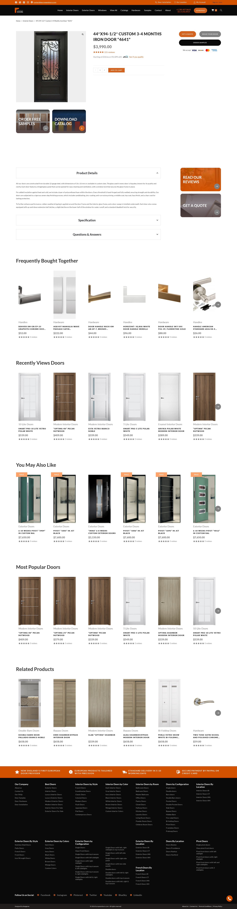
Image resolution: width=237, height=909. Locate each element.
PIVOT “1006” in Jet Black (133, 532)
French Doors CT (142, 877)
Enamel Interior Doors (170, 424)
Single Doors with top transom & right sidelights (87, 873)
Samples (147, 10)
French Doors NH (142, 884)
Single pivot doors (203, 845)
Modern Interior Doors (65, 424)
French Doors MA (142, 881)
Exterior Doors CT (143, 851)
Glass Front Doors (82, 851)
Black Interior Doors (113, 798)
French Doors (80, 788)
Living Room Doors (143, 818)
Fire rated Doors (172, 818)
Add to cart (116, 70)
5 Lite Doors (130, 424)
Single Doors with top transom (87, 854)
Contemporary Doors (83, 814)
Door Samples (20, 798)
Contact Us (19, 791)
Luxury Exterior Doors (53, 798)
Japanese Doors (81, 808)
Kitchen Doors (141, 811)
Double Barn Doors (29, 730)
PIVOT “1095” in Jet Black (168, 532)
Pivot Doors (170, 824)
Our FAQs (18, 794)
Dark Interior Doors (113, 788)
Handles (23, 322)
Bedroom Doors (142, 791)
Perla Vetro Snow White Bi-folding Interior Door (168, 736)
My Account (201, 2)
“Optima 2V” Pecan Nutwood (64, 634)
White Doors (50, 858)
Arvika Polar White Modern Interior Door (171, 430)
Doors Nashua (171, 851)
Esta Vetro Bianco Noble (99, 430)
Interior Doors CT (203, 794)
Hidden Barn (171, 814)
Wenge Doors (50, 865)
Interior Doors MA (203, 797)
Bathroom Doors (142, 788)
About (168, 10)
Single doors (171, 788)
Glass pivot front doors (205, 848)
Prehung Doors (172, 831)
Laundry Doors (141, 814)
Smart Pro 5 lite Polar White (136, 430)
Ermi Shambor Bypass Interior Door (65, 736)
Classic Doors (80, 794)
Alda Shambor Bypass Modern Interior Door (136, 736)
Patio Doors (19, 848)
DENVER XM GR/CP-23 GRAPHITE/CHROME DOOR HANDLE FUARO (32, 327)
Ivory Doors (49, 851)
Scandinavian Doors (83, 791)
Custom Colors (50, 868)
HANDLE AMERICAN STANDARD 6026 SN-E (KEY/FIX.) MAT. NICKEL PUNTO (205, 327)
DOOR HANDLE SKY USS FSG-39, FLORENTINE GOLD (172, 327)
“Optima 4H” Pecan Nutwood (64, 430)
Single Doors (80, 847)
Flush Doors (80, 804)
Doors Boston (171, 845)
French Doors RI (142, 874)
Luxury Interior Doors (53, 794)
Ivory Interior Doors (113, 794)
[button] (83, 34)
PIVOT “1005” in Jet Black (63, 532)
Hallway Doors (141, 808)
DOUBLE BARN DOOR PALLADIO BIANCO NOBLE (32, 736)
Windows (102, 10)
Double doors (171, 791)
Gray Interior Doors (113, 791)
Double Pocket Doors (174, 804)
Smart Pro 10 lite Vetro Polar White (32, 430)
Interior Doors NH (203, 800)
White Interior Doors (114, 801)
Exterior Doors (88, 10)
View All (113, 10)
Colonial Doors (81, 798)
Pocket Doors (171, 801)
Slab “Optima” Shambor (101, 735)
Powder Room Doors (144, 821)
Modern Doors (81, 801)
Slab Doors (170, 808)
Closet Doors (141, 804)
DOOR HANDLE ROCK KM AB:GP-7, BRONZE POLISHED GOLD (101, 327)
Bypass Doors (60, 730)
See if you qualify (136, 57)
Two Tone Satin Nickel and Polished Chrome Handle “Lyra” (206, 736)
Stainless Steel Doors (23, 845)
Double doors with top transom (117, 878)
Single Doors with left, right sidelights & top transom (116, 848)
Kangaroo (26, 906)
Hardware (136, 10)
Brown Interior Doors (114, 804)
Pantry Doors (141, 801)
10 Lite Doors (26, 424)
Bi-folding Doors (172, 821)
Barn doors (170, 794)
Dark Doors (49, 845)
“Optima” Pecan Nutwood (202, 430)
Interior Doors (72, 10)
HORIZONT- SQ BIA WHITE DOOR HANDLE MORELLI (136, 327)
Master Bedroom (142, 794)
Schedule (200, 10)
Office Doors (141, 798)
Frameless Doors (172, 828)
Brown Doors (50, 861)
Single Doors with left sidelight (87, 857)
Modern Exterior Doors (54, 801)
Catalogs (124, 10)
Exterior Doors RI (142, 847)
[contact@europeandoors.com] (32, 2)
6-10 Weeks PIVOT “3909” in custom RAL (32, 532)
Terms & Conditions (205, 906)
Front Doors (19, 855)
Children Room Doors (144, 824)
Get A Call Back (184, 11)
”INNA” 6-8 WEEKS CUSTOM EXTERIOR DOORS (102, 532)
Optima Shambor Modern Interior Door (171, 634)
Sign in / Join (217, 2)
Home (60, 10)
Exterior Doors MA (143, 854)
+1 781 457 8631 (183, 9)
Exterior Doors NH (143, 857)
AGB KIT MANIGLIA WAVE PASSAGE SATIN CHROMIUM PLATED (66, 327)
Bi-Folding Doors (167, 730)
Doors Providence (173, 848)
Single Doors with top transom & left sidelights (87, 867)
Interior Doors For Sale (54, 808)
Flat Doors (79, 811)
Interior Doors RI (202, 790)
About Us (185, 906)
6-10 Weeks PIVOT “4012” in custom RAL (206, 532)
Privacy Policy (217, 906)
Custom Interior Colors (114, 811)
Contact (158, 10)
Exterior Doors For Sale (54, 811)
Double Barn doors (173, 798)
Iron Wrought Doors (22, 858)
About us (18, 788)
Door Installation (164, 2)
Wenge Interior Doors (114, 808)
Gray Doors (49, 848)
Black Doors (49, 855)
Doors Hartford (172, 855)
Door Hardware (21, 801)
